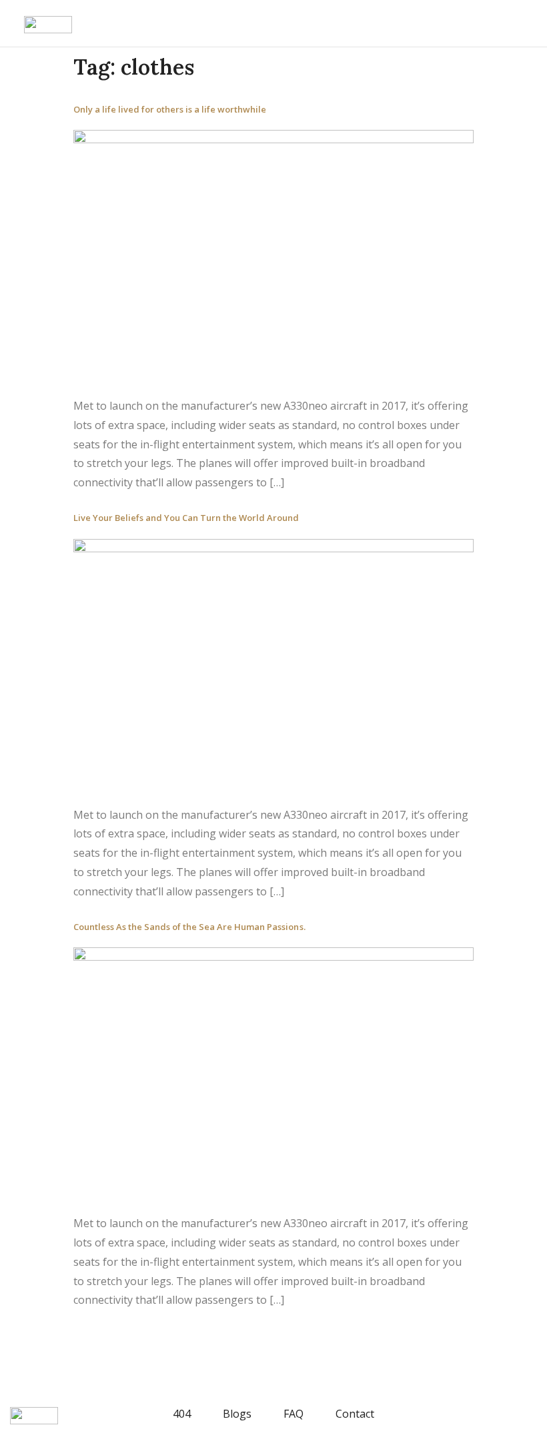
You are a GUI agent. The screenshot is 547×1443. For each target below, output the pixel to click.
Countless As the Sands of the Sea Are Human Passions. (189, 927)
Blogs (237, 1413)
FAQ (294, 1413)
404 (182, 1413)
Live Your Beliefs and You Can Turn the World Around (186, 518)
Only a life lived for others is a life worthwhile (170, 109)
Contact (355, 1413)
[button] (13, 24)
